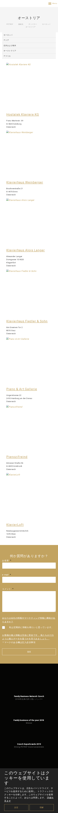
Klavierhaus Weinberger (24, 182)
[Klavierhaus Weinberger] (29, 153)
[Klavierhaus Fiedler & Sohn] (29, 292)
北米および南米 (10, 46)
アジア (6, 40)
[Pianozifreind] (29, 427)
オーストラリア (10, 51)
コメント (7, 589)
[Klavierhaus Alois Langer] (29, 221)
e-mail (6, 575)
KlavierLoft (15, 524)
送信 (29, 652)
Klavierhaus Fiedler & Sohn (27, 321)
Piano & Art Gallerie (21, 389)
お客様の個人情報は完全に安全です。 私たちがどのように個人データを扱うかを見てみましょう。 (28, 637)
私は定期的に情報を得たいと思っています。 (31, 627)
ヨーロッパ (8, 35)
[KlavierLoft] (29, 495)
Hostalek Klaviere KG (22, 114)
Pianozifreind (16, 457)
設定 (16, 807)
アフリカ (7, 56)
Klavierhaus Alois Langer (25, 250)
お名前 (6, 560)
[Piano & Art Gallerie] (29, 360)
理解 (42, 807)
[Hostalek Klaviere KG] (29, 85)
